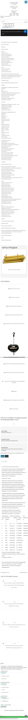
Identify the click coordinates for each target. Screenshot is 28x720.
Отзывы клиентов (5, 687)
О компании (4, 684)
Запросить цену (2, 456)
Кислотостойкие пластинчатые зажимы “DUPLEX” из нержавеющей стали (14, 646)
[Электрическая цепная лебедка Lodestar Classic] (14, 372)
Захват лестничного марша (14, 269)
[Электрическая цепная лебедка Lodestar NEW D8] (14, 363)
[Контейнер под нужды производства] (14, 306)
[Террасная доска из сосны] (14, 288)
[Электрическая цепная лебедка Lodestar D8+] (14, 332)
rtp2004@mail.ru (7, 27)
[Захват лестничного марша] (14, 259)
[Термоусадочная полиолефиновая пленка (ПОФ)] (14, 400)
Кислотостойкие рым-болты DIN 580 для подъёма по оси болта (14, 605)
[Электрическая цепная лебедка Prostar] (14, 314)
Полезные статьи (5, 692)
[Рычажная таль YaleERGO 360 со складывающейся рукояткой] (14, 381)
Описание (4, 461)
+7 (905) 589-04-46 (8, 26)
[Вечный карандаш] (14, 408)
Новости (3, 689)
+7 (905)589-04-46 (5, 698)
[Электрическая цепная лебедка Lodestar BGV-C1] (14, 323)
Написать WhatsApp (6, 456)
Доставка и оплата (5, 676)
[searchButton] (25, 21)
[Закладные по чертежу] (14, 297)
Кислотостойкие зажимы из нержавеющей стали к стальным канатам (14, 625)
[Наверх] (26, 716)
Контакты (3, 673)
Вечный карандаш (14, 357)
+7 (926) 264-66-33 (8, 24)
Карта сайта (4, 678)
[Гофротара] (14, 391)
